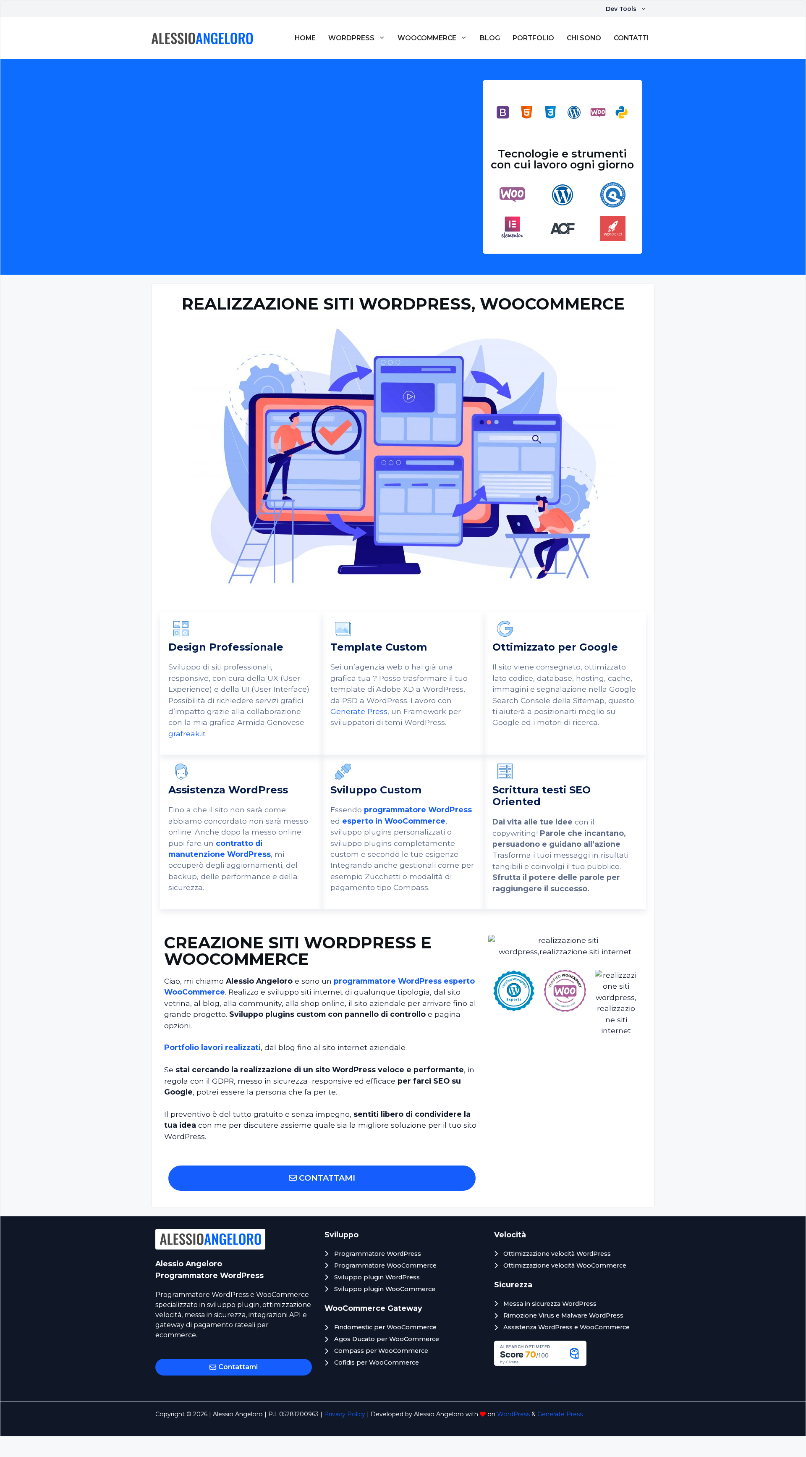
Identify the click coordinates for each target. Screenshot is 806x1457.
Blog (490, 38)
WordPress (351, 38)
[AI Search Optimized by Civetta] (540, 1363)
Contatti (631, 38)
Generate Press (358, 711)
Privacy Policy (344, 1414)
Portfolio (533, 38)
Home (305, 38)
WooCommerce (427, 38)
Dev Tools (621, 9)
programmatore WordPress (418, 809)
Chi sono (584, 38)
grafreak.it (187, 733)
